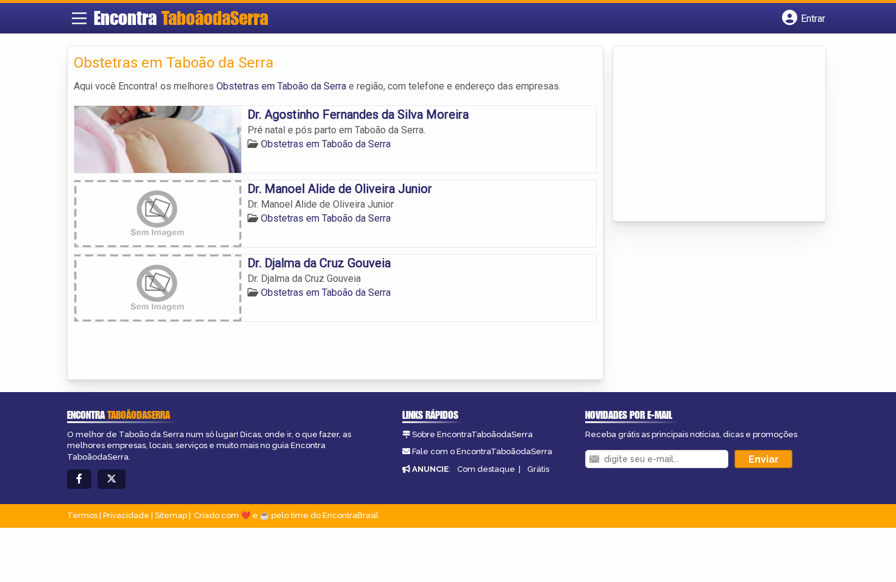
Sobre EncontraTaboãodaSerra (472, 434)
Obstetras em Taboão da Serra (281, 86)
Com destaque (486, 469)
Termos (82, 515)
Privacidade (126, 515)
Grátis (538, 469)
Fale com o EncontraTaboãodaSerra (482, 451)
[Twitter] (112, 479)
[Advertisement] (710, 134)
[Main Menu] (79, 18)
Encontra (181, 18)
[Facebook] (79, 479)
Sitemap (171, 515)
